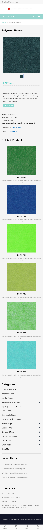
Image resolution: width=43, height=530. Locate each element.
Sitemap (38, 519)
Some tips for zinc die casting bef (13, 468)
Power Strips (7, 423)
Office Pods (6, 411)
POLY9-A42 (21, 177)
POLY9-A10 (17, 128)
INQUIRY (9, 105)
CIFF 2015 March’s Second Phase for (15, 477)
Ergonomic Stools (9, 415)
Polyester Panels (8, 394)
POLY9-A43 (21, 216)
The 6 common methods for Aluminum (15, 464)
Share (5, 528)
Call (16, 528)
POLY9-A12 (13, 131)
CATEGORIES (8, 17)
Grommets (6, 445)
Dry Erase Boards (9, 389)
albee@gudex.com (11, 2)
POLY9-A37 (21, 372)
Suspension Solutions (11, 402)
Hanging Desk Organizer (12, 419)
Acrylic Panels (7, 398)
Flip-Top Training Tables (11, 406)
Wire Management (9, 436)
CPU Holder (6, 440)
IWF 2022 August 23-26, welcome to (14, 473)
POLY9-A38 (21, 333)
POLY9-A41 (21, 294)
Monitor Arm (7, 428)
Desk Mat (5, 449)
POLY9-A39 (21, 255)
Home (4, 22)
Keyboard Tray (8, 432)
